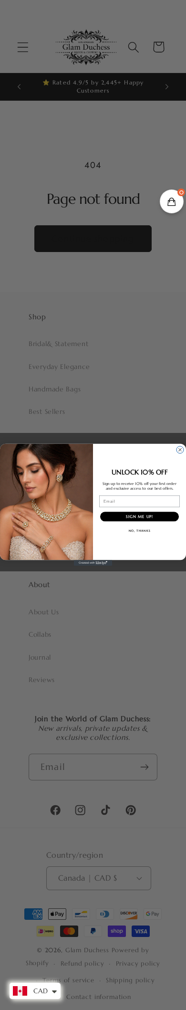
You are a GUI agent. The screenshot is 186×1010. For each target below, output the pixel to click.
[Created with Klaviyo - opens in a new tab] (93, 563)
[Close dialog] (180, 449)
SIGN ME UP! (139, 517)
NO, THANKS (140, 531)
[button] (172, 201)
